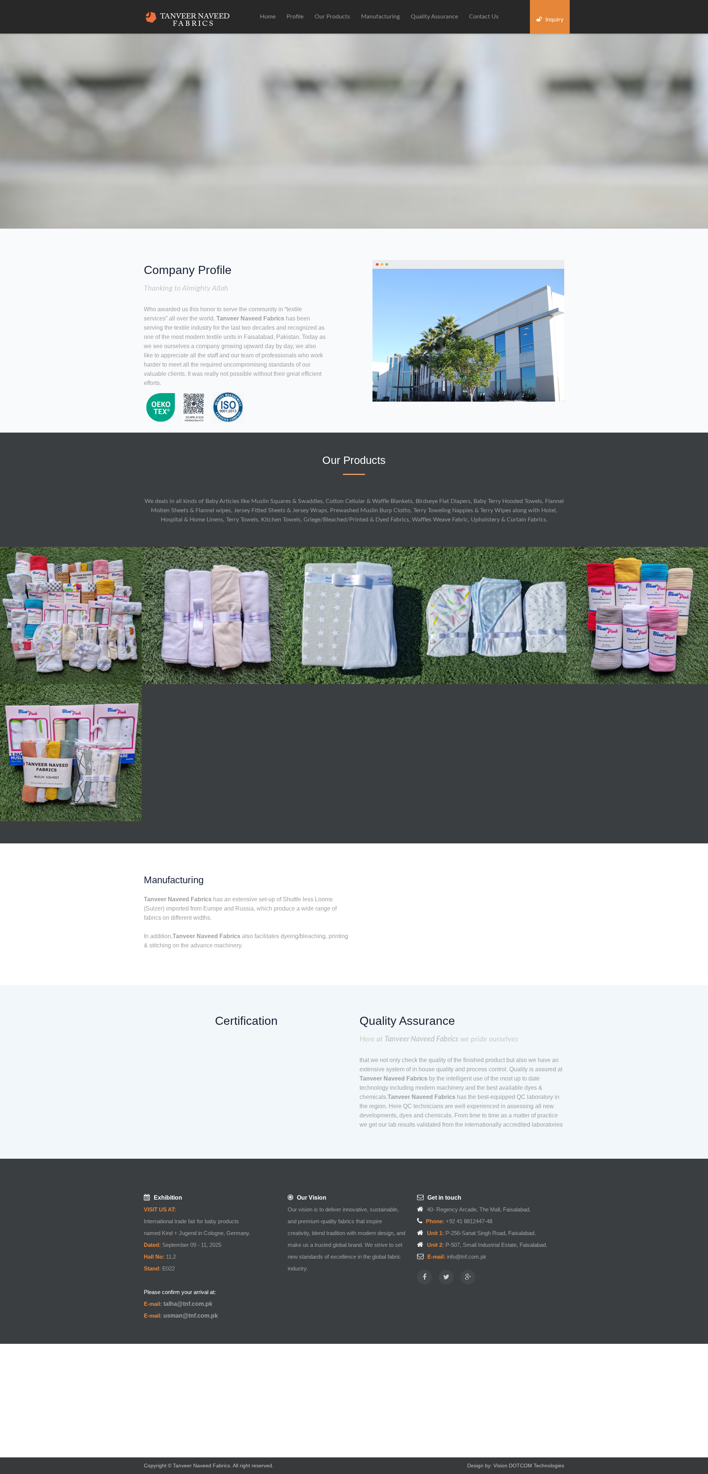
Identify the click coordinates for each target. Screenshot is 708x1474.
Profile (295, 17)
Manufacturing (380, 17)
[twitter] (446, 1277)
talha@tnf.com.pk (187, 1304)
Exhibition (168, 1197)
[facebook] (424, 1277)
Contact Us (484, 17)
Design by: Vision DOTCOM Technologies (515, 1465)
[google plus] (468, 1277)
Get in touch (444, 1197)
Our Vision (311, 1197)
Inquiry (553, 19)
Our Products (332, 17)
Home (267, 17)
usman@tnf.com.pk (190, 1315)
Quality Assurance (434, 17)
